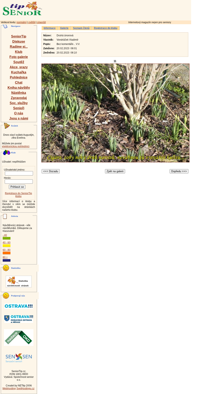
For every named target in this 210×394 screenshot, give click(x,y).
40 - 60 (6, 242)
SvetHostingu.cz (25, 388)
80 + (5, 257)
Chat (18, 82)
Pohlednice (18, 77)
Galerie (64, 28)
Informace (50, 28)
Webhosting (9, 388)
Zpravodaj (19, 98)
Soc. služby (19, 103)
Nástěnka (18, 93)
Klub (18, 52)
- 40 (5, 235)
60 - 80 (6, 249)
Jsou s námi (18, 118)
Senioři (18, 108)
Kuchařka (18, 72)
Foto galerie (18, 57)
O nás (18, 113)
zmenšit (41, 22)
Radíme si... (19, 46)
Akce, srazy (19, 67)
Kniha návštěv (19, 87)
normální (21, 22)
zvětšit (31, 22)
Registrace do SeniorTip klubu (18, 195)
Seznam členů (81, 28)
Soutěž (18, 62)
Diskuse (18, 41)
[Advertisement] (134, 9)
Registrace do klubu (105, 28)
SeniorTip (18, 36)
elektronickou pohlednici (15, 146)
